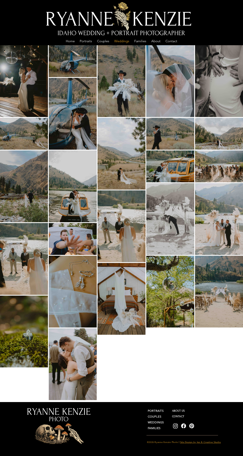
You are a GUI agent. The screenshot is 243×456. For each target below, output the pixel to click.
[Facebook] (183, 426)
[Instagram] (175, 426)
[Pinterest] (191, 426)
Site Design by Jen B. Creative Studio (200, 442)
